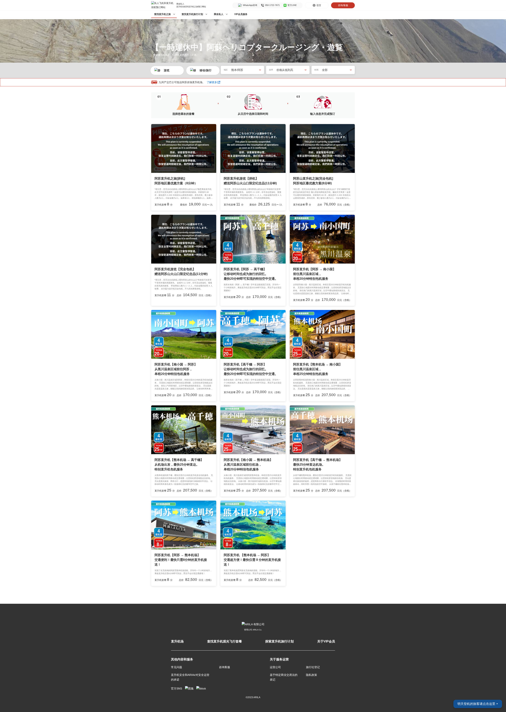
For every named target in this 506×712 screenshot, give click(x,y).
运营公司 (275, 667)
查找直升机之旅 (162, 14)
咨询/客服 (343, 5)
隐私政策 (311, 674)
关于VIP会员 (326, 641)
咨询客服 (224, 667)
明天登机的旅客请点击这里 (477, 703)
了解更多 (212, 82)
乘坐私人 (218, 14)
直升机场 (177, 641)
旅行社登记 (313, 667)
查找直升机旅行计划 (192, 14)
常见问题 (176, 667)
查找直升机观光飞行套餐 (224, 641)
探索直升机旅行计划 (279, 641)
